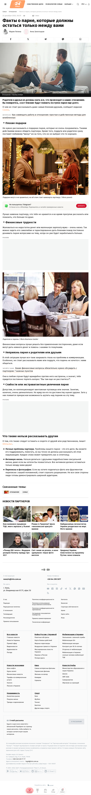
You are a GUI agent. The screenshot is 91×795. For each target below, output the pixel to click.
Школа (64, 674)
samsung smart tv (50, 771)
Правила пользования (11, 621)
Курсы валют (11, 671)
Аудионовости (12, 649)
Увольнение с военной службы (73, 637)
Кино (37, 665)
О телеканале (8, 610)
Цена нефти (11, 668)
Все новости (12, 634)
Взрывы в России (41, 655)
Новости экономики (15, 665)
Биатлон (38, 705)
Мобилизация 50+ (68, 640)
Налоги (9, 683)
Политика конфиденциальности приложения (43, 609)
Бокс (36, 696)
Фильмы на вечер (41, 674)
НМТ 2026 (65, 677)
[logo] (17, 4)
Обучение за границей (70, 683)
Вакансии (64, 603)
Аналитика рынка (13, 696)
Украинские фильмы (42, 671)
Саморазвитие (67, 680)
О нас (5, 599)
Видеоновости (12, 646)
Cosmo (6, 110)
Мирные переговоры (42, 643)
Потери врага (40, 658)
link (48, 589)
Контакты (64, 599)
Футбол (37, 699)
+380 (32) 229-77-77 (18, 759)
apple (24, 771)
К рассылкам (76, 721)
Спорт (37, 693)
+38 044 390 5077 (54, 579)
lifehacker (7, 444)
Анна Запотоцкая (37, 32)
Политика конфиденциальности (43, 599)
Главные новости (13, 637)
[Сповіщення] (88, 4)
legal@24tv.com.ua (32, 761)
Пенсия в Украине (13, 686)
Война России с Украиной (45, 634)
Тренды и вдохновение (15, 702)
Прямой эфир (12, 643)
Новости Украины (13, 640)
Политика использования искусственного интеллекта (41, 603)
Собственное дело (35, 4)
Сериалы (38, 680)
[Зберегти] (80, 39)
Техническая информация (41, 622)
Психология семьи (54, 4)
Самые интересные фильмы (45, 668)
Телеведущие (7, 614)
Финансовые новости (15, 674)
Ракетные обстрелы (42, 637)
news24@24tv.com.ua (12, 579)
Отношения (13, 11)
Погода (9, 652)
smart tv (37, 771)
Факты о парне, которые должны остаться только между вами (40, 11)
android (12, 771)
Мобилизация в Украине (72, 634)
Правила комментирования (41, 618)
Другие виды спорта (42, 708)
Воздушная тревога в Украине (46, 646)
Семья (5, 11)
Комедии (38, 677)
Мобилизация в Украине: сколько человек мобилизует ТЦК (73, 655)
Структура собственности (69, 607)
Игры (63, 618)
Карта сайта (65, 614)
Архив (63, 610)
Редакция (6, 603)
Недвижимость (13, 693)
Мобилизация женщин (70, 643)
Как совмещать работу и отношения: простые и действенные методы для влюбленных (44, 116)
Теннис (37, 702)
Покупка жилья (12, 699)
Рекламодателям (9, 618)
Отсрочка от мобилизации (72, 649)
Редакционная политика (11, 607)
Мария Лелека (15, 32)
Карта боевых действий (43, 640)
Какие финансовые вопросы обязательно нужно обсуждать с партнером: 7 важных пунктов (40, 369)
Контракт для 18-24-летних (72, 646)
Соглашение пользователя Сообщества (41, 614)
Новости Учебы (69, 665)
